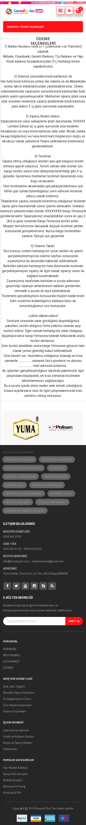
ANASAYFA (12, 27)
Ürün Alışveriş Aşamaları (17, 705)
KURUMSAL (9, 649)
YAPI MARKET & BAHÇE (19, 459)
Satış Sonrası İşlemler (16, 730)
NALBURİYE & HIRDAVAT (57, 459)
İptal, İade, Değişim (14, 686)
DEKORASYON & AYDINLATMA (23, 493)
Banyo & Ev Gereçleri (15, 774)
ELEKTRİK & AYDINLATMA (20, 476)
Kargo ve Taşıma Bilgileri (17, 743)
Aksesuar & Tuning (14, 786)
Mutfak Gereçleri (13, 780)
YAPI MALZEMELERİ (55, 476)
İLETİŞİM (8, 668)
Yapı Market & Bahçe (15, 768)
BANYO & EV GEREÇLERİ (47, 485)
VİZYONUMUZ (11, 661)
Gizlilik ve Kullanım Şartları (18, 736)
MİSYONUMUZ (11, 655)
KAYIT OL (74, 621)
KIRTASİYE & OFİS (61, 493)
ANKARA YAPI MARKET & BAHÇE (24, 510)
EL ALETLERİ (57, 468)
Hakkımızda (10, 749)
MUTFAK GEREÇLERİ (17, 502)
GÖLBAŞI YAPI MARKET (52, 502)
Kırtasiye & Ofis (12, 792)
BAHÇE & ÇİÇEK (14, 485)
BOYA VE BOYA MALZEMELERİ (23, 468)
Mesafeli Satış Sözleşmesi (18, 693)
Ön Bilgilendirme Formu (17, 699)
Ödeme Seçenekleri (14, 711)
